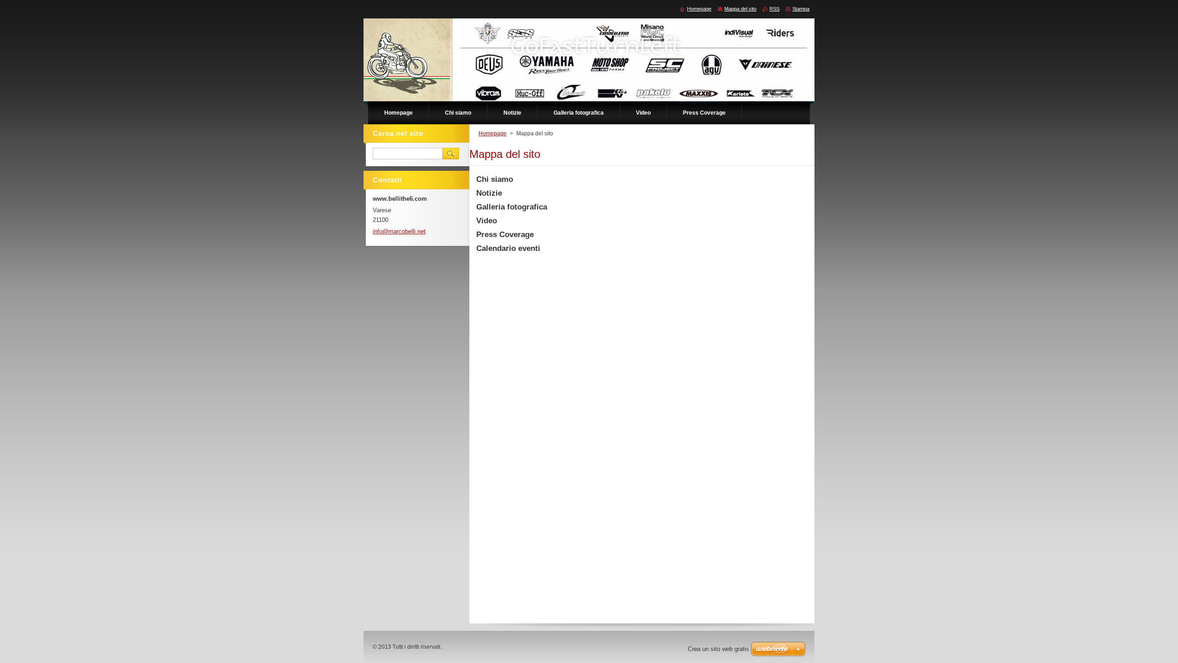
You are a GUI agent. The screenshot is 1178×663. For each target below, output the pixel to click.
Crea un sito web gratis (718, 649)
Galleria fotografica (511, 207)
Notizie (489, 193)
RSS (774, 9)
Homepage (493, 133)
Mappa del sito (740, 9)
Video (486, 220)
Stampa (800, 9)
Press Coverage (505, 234)
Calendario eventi (508, 248)
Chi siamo (494, 179)
